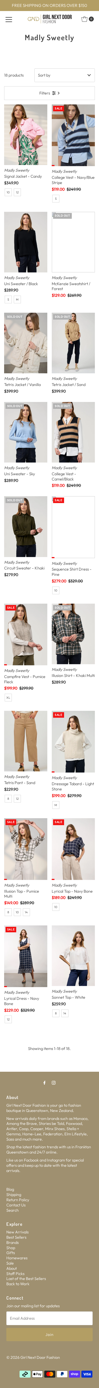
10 (8, 192)
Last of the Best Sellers (26, 1278)
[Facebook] (44, 1082)
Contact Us (16, 1205)
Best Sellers (16, 1237)
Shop (10, 1247)
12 (17, 192)
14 (26, 912)
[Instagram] (54, 1082)
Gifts (10, 1252)
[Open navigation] (8, 19)
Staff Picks (15, 1273)
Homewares (17, 1257)
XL (8, 698)
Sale (10, 1263)
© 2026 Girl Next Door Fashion (33, 1357)
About (11, 1268)
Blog (10, 1189)
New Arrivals (17, 1232)
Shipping (13, 1194)
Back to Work (17, 1283)
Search (12, 1210)
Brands (12, 1242)
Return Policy (17, 1199)
